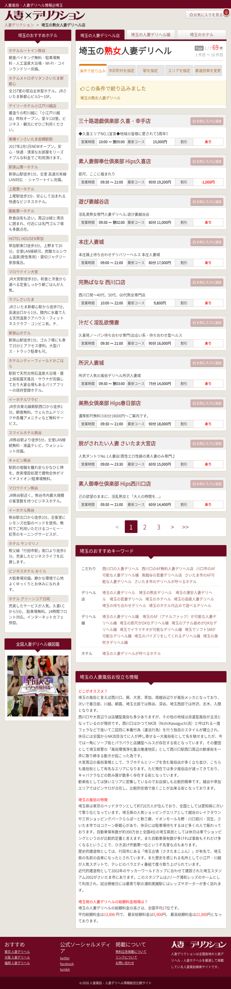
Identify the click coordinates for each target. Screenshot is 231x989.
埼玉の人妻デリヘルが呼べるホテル (131, 653)
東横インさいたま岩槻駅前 (31, 138)
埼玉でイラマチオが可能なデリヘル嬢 (151, 629)
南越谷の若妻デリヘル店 (162, 575)
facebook (67, 963)
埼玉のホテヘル (158, 598)
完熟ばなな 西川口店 (102, 282)
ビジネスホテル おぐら (27, 571)
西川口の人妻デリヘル (120, 568)
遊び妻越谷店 (94, 201)
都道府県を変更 (208, 70)
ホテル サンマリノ (24, 543)
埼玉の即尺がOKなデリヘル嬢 (144, 622)
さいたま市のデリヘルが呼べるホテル (165, 581)
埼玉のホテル (202, 34)
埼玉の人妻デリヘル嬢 (150, 34)
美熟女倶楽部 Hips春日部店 (110, 403)
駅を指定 (150, 70)
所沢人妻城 (91, 362)
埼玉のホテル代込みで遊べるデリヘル (180, 605)
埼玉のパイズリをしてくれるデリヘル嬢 (167, 635)
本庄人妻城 (91, 241)
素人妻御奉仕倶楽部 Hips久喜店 (115, 161)
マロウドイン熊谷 (23, 487)
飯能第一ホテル (21, 210)
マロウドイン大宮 (23, 271)
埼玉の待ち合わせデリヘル (124, 605)
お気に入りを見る (208, 14)
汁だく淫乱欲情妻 (99, 322)
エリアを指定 (179, 70)
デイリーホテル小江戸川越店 (32, 105)
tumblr (65, 969)
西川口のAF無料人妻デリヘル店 (168, 568)
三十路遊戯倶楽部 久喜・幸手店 (115, 121)
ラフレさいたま (21, 299)
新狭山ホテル (20, 332)
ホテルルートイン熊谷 (27, 50)
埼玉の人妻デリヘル (118, 592)
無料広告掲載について (130, 951)
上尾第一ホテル (21, 188)
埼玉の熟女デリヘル (155, 592)
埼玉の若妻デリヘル (126, 598)
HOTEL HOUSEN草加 (26, 238)
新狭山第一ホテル (23, 166)
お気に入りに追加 (209, 121)
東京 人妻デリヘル (17, 951)
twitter (65, 958)
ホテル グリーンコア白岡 (29, 598)
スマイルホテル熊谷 (25, 432)
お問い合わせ (124, 963)
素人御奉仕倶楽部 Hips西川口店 (115, 483)
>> (185, 526)
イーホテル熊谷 (21, 510)
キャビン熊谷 (20, 460)
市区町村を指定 (121, 70)
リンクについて (126, 957)
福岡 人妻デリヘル (17, 963)
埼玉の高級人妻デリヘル (194, 598)
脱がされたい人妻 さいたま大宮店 (117, 443)
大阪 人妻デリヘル (17, 957)
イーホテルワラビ (23, 399)
